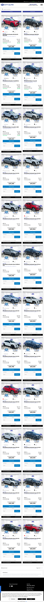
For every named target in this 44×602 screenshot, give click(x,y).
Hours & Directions (33, 5)
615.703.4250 (18, 59)
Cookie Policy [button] (4, 596)
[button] (21, 22)
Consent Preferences (0, 589)
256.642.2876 (26, 1)
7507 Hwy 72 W (40, 1)
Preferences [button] (25, 596)
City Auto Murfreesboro (7, 59)
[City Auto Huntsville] (7, 5)
